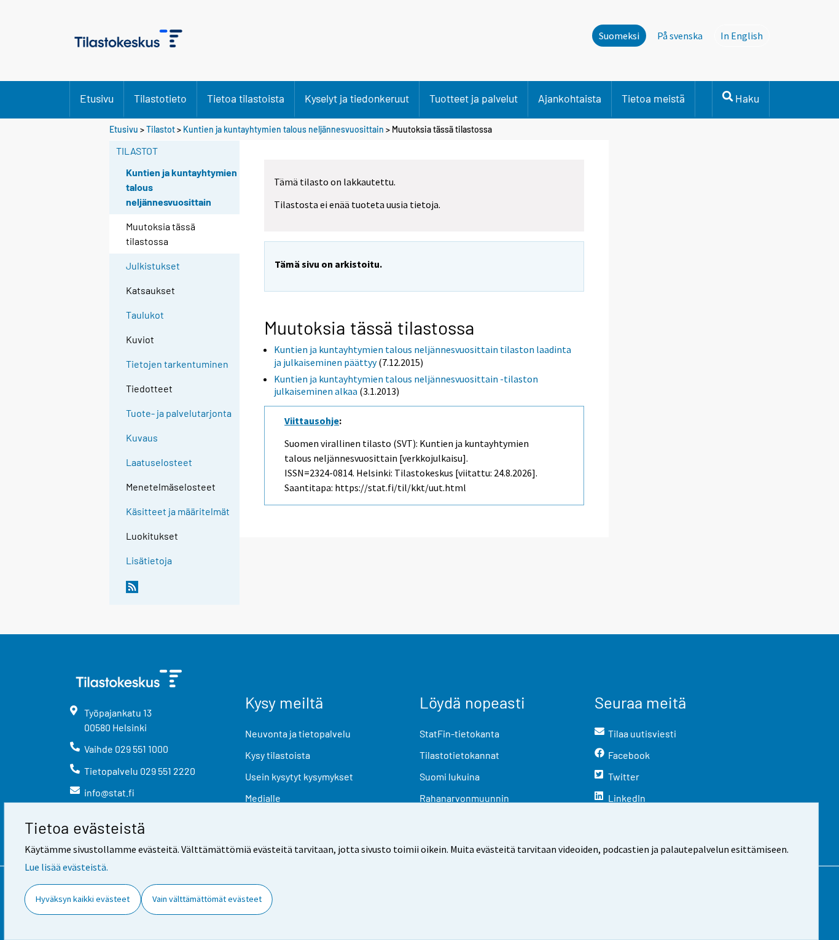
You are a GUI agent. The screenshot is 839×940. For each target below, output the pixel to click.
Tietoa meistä (653, 98)
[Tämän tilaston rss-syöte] (180, 592)
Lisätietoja (149, 560)
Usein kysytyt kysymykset (299, 776)
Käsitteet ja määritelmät (178, 511)
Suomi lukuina (449, 776)
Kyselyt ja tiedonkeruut (357, 98)
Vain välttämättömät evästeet (207, 898)
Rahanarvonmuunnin (464, 798)
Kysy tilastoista (277, 755)
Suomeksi (619, 35)
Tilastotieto (160, 98)
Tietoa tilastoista (245, 98)
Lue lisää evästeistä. (66, 867)
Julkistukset (153, 265)
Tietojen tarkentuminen (177, 364)
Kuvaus (142, 437)
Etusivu (97, 98)
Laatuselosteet (159, 462)
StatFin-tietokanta (459, 733)
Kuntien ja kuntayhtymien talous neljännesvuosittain (283, 129)
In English (745, 35)
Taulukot (145, 314)
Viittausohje (311, 420)
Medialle (263, 798)
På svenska (680, 35)
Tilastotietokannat (459, 755)
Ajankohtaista (569, 98)
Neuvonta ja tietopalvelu (298, 733)
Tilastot (160, 129)
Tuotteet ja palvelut (473, 98)
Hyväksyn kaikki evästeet (83, 898)
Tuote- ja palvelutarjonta (179, 413)
